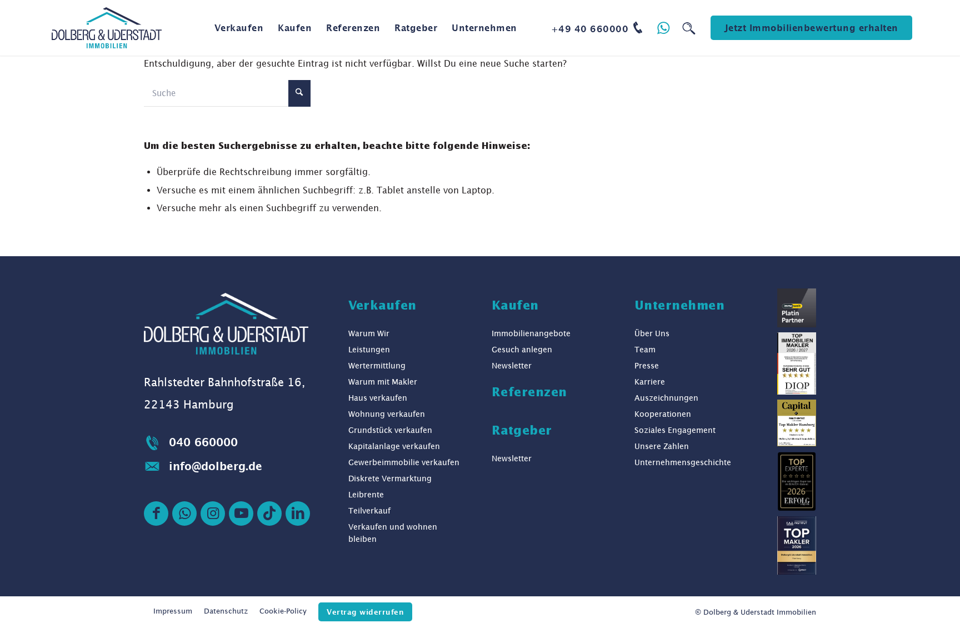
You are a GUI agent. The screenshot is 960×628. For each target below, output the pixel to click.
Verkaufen (382, 306)
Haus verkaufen (377, 397)
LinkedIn (298, 513)
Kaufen (515, 306)
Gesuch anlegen (522, 349)
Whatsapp (184, 513)
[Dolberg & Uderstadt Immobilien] (106, 27)
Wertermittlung (377, 365)
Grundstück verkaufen (390, 430)
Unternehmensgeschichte (682, 462)
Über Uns (651, 333)
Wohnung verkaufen (386, 414)
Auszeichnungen (666, 397)
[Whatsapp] (664, 28)
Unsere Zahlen (661, 446)
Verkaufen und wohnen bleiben (392, 533)
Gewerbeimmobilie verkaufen (403, 462)
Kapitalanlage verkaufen (394, 446)
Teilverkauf (369, 510)
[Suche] (689, 28)
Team (645, 349)
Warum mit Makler (382, 381)
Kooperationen (662, 414)
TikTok (269, 513)
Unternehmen (679, 306)
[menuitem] (239, 28)
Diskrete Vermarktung (390, 478)
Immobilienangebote (531, 333)
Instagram (213, 513)
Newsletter (512, 365)
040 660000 (203, 442)
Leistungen (369, 349)
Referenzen (529, 392)
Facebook (156, 513)
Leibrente (366, 494)
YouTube (241, 513)
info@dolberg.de (215, 466)
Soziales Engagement (675, 430)
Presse (646, 365)
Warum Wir (368, 333)
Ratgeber (522, 431)
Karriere (649, 381)
